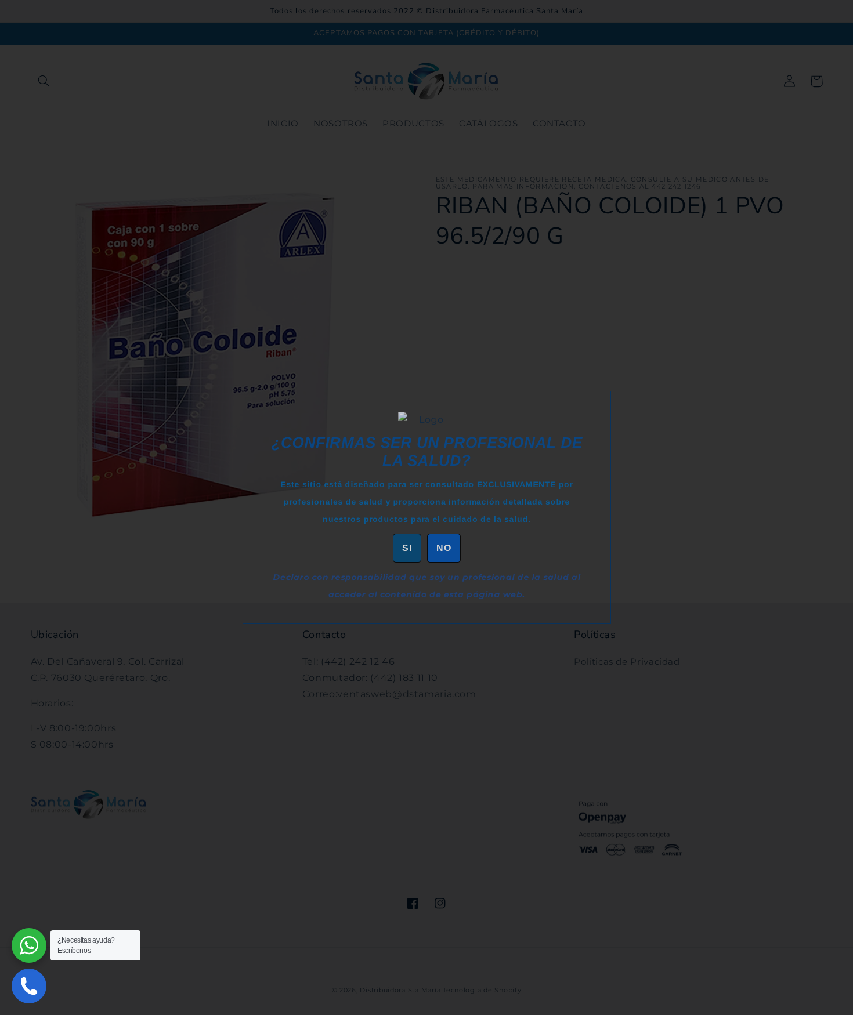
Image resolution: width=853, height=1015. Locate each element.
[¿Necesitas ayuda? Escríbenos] (29, 945)
